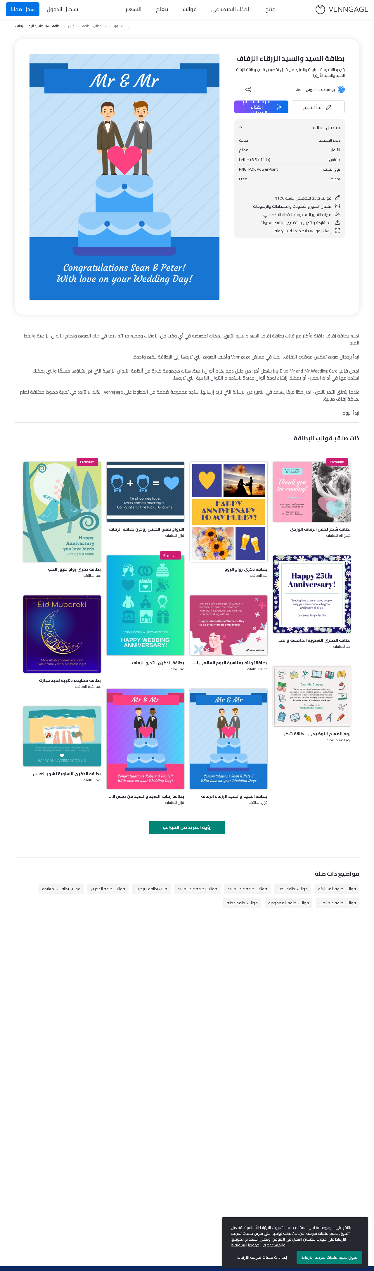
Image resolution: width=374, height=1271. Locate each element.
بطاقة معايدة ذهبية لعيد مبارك (70, 680)
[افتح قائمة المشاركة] (248, 89)
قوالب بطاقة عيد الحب (337, 903)
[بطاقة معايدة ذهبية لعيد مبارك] (62, 634)
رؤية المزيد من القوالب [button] (187, 827)
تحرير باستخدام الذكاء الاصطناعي (257, 107)
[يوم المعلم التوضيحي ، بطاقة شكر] (312, 696)
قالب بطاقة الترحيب (151, 889)
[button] (318, 107)
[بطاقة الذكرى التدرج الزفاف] (145, 605)
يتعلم (162, 9)
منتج (270, 9)
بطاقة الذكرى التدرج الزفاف (158, 663)
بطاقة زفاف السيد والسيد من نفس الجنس (145, 796)
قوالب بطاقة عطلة (242, 903)
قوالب (190, 9)
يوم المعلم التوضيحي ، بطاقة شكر (317, 734)
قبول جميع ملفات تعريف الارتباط (329, 1257)
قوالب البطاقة (92, 26)
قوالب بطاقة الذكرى (108, 889)
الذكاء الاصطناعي (231, 9)
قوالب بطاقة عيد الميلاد (247, 889)
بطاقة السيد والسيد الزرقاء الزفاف (234, 796)
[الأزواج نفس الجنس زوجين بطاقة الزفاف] (145, 492)
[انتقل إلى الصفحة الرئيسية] (342, 9)
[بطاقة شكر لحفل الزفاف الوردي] (312, 492)
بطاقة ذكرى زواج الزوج (245, 569)
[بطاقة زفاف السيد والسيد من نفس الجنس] (145, 739)
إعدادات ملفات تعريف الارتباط (262, 1257)
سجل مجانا (23, 9)
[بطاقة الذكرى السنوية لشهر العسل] (62, 736)
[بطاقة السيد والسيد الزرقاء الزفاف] (228, 739)
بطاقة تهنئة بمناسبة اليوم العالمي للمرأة (228, 663)
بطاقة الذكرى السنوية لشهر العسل (67, 774)
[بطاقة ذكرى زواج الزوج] (228, 512)
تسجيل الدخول (62, 9)
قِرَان (71, 26)
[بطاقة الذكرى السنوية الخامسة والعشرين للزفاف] (312, 594)
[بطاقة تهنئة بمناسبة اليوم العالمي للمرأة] (228, 625)
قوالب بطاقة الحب (293, 889)
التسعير (133, 9)
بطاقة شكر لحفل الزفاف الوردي (320, 529)
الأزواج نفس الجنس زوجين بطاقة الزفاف (146, 529)
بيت (128, 26)
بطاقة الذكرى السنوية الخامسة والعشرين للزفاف (312, 640)
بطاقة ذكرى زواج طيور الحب (74, 569)
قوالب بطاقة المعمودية (288, 903)
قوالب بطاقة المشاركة (337, 889)
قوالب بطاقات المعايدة (61, 889)
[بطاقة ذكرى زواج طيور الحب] (62, 512)
